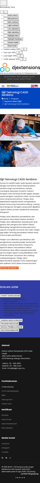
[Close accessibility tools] (6, 12)
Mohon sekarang (8, 268)
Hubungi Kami (7, 399)
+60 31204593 (11, 77)
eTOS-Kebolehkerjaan (10, 391)
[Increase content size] (25, 49)
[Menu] (3, 86)
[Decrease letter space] (21, 59)
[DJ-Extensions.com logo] (20, 67)
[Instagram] (10, 458)
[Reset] (2, 12)
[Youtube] (6, 458)
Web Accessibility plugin (9, 73)
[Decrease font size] (17, 52)
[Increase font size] (20, 52)
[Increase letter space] (24, 59)
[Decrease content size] (22, 49)
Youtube (5, 452)
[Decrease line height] (18, 56)
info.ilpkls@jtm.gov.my (27, 77)
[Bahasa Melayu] (36, 86)
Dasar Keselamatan (9, 424)
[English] (33, 86)
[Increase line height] (22, 56)
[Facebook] (2, 458)
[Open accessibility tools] (3, 3)
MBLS (3, 395)
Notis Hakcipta (7, 428)
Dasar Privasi (6, 419)
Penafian (5, 415)
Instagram (6, 448)
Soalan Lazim (7, 404)
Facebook (5, 444)
